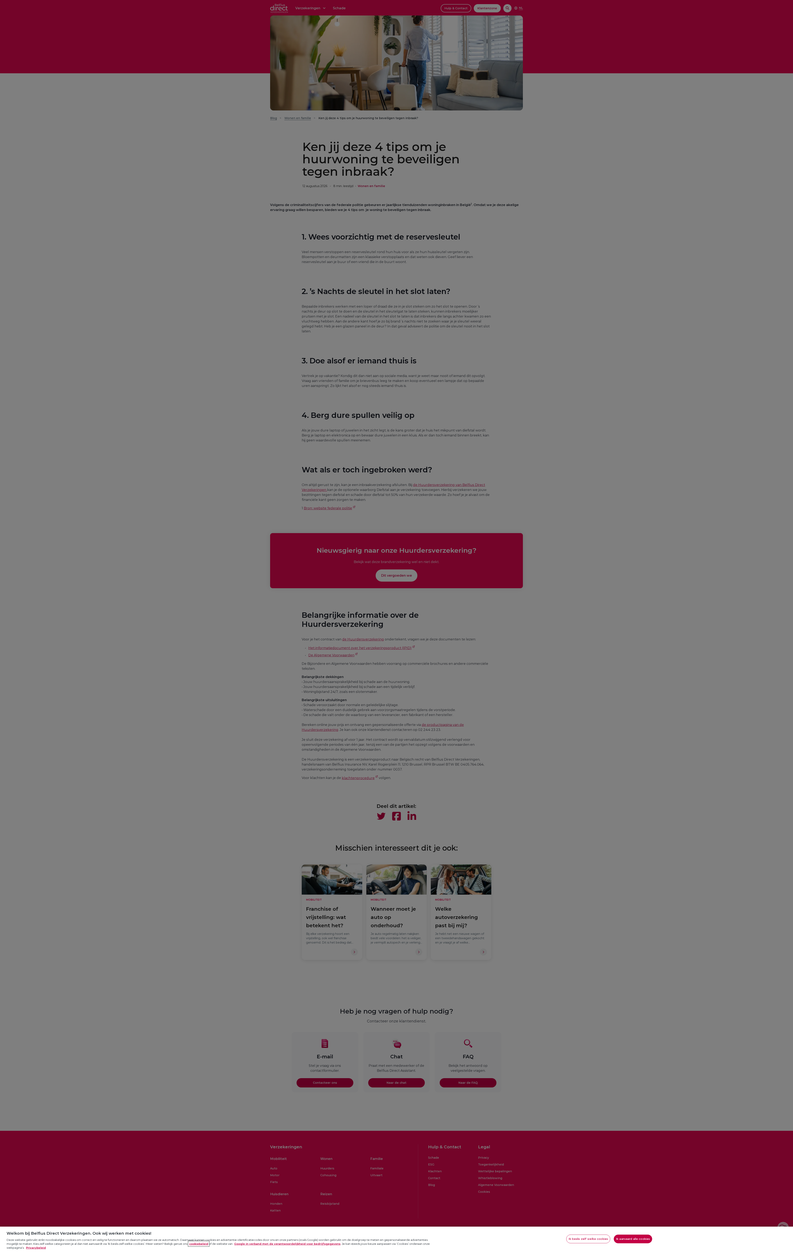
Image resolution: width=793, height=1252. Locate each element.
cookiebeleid (198, 1243)
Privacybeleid (36, 1247)
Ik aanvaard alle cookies (633, 1238)
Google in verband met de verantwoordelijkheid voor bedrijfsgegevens (287, 1243)
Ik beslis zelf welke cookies (588, 1238)
